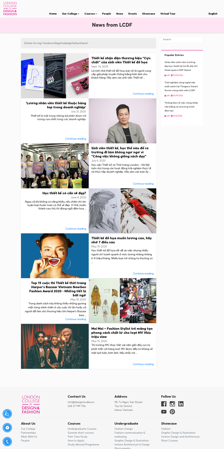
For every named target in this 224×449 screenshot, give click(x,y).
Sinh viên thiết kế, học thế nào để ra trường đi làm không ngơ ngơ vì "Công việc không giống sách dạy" (119, 152)
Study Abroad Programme (83, 444)
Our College (28, 429)
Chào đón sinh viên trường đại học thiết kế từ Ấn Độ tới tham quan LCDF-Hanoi (180, 66)
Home (53, 13)
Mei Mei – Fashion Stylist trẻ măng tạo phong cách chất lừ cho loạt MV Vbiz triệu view (122, 333)
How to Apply (76, 440)
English (213, 13)
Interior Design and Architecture (180, 436)
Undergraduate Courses (82, 429)
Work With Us (29, 436)
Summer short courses (81, 432)
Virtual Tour (167, 13)
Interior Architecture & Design (132, 444)
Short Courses (169, 440)
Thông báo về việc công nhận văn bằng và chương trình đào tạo (181, 107)
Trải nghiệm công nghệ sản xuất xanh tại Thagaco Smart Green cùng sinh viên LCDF (181, 86)
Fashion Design (123, 429)
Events (132, 13)
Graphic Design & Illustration (131, 440)
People (106, 13)
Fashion (166, 429)
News (119, 13)
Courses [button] (90, 13)
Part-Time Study (77, 436)
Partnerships (28, 432)
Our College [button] (70, 13)
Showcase (148, 13)
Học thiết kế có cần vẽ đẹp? (64, 193)
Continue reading (143, 93)
